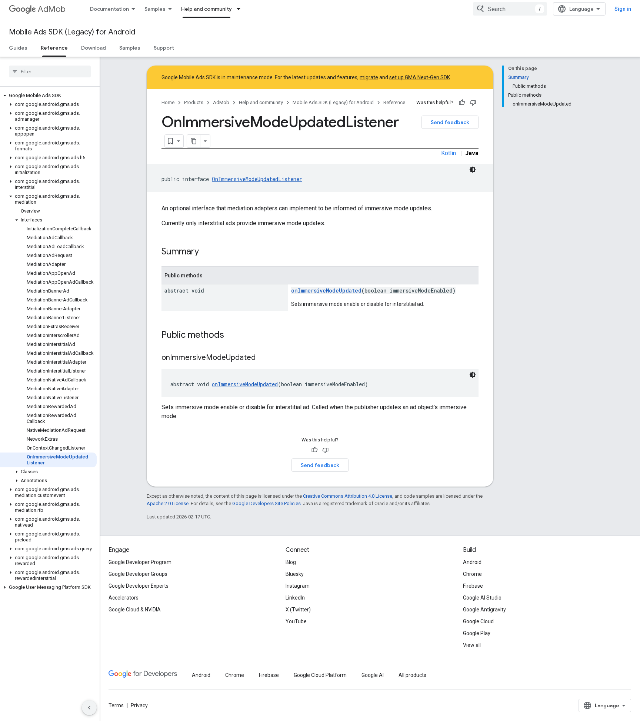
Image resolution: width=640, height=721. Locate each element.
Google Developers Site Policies (266, 503)
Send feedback (450, 122)
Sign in (622, 9)
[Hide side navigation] (89, 707)
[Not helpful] (473, 102)
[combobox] (510, 9)
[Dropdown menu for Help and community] (241, 9)
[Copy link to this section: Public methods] (231, 335)
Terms (116, 705)
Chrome (472, 574)
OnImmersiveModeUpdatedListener (257, 179)
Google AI (372, 675)
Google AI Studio (482, 598)
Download (93, 47)
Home (167, 102)
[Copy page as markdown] (193, 141)
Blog (291, 562)
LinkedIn (295, 598)
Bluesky (295, 574)
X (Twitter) (298, 609)
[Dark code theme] (473, 170)
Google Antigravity (484, 609)
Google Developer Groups (138, 574)
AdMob (52, 9)
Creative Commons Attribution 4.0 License (347, 496)
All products (412, 675)
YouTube (296, 621)
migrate (369, 77)
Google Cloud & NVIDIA (135, 609)
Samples (155, 9)
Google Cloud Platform (320, 675)
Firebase (473, 586)
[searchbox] (50, 71)
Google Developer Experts (139, 586)
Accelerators (124, 598)
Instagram (298, 586)
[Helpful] (461, 102)
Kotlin (448, 153)
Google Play (476, 633)
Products (193, 102)
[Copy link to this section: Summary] (206, 252)
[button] (48, 95)
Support (164, 47)
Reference (54, 47)
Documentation (109, 9)
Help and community (206, 9)
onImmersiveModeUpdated (326, 290)
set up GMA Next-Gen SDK (419, 77)
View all (472, 645)
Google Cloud (478, 621)
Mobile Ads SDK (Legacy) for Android (72, 32)
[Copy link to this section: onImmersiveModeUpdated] (263, 358)
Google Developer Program (140, 562)
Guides (18, 47)
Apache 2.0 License (168, 503)
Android (472, 562)
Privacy (139, 705)
